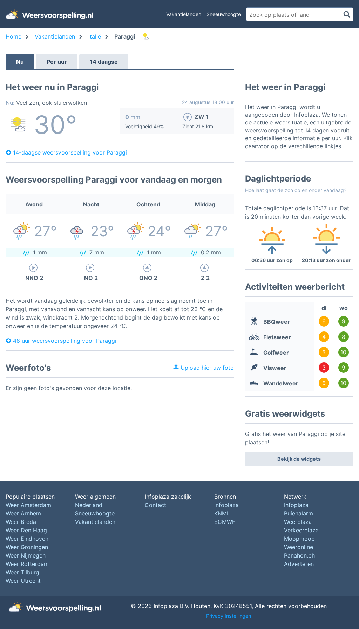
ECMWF (224, 521)
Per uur (57, 61)
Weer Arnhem (23, 513)
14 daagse (104, 61)
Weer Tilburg (22, 572)
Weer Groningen (27, 547)
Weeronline (298, 547)
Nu (20, 61)
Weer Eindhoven (27, 538)
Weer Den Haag (26, 530)
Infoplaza (226, 504)
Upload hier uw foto (206, 367)
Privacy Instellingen (228, 616)
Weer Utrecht (23, 580)
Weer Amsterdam (28, 504)
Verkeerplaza (301, 530)
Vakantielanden (183, 14)
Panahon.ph (299, 555)
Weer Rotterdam (27, 563)
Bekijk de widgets (299, 459)
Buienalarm (298, 513)
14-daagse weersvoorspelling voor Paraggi (70, 152)
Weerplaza (298, 521)
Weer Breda (21, 521)
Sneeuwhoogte (223, 14)
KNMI (221, 513)
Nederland (88, 504)
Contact (155, 504)
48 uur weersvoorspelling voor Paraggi (64, 340)
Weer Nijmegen (26, 555)
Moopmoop (299, 538)
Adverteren (299, 563)
